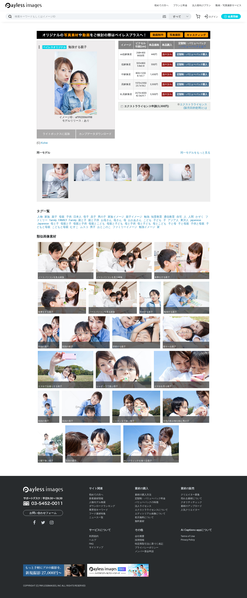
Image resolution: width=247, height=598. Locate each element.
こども (147, 220)
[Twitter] (43, 522)
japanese (195, 220)
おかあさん (135, 220)
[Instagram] (51, 522)
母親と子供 (80, 223)
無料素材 (139, 521)
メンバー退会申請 (144, 551)
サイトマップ (96, 547)
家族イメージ (116, 216)
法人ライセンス (143, 506)
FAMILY (62, 220)
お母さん (106, 220)
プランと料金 (180, 5)
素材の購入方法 (143, 494)
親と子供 (93, 220)
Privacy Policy (188, 539)
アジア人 (173, 220)
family (53, 220)
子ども (157, 220)
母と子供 (130, 223)
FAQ (91, 543)
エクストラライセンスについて (151, 509)
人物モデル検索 (97, 502)
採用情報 (139, 540)
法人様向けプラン (201, 5)
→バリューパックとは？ (192, 46)
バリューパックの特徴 (146, 502)
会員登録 (233, 16)
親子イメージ (134, 216)
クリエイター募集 (190, 494)
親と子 (82, 220)
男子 (92, 227)
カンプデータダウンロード (95, 133)
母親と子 (66, 223)
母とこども (159, 223)
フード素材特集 (97, 513)
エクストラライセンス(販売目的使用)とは (193, 106)
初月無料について (144, 517)
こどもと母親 (60, 227)
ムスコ (84, 227)
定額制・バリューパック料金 (150, 498)
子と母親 (183, 223)
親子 (54, 216)
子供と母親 (197, 223)
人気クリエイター (190, 509)
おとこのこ (104, 227)
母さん (118, 220)
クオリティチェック (191, 502)
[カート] (198, 16)
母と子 (55, 223)
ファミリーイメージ (125, 227)
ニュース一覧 (96, 517)
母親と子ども (115, 223)
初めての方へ (161, 5)
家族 (47, 216)
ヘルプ (92, 540)
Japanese (43, 223)
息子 (93, 216)
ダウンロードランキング (102, 506)
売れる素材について (191, 498)
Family (72, 220)
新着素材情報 (96, 498)
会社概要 (139, 536)
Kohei (44, 142)
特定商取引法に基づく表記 (149, 543)
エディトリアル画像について (150, 513)
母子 (86, 216)
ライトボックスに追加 (56, 133)
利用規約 (94, 536)
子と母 (172, 223)
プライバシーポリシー (146, 547)
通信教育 (169, 216)
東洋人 (184, 220)
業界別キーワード (98, 509)
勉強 (146, 216)
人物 (40, 216)
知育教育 (156, 216)
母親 (61, 216)
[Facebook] (34, 522)
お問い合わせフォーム (43, 513)
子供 (69, 216)
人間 (191, 216)
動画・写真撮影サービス (228, 5)
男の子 (102, 216)
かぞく (199, 216)
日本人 (77, 216)
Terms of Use (188, 536)
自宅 (179, 216)
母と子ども (144, 223)
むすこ (74, 227)
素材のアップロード (191, 506)
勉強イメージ (147, 227)
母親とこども (97, 223)
